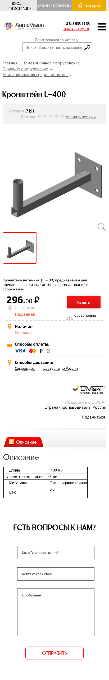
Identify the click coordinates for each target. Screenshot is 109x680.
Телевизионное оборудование (52, 63)
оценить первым (81, 116)
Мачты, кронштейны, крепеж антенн (36, 74)
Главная (10, 63)
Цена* (20, 307)
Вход (16, 3)
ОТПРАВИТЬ (54, 653)
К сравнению (85, 315)
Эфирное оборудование (25, 68)
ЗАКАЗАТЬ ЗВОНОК (76, 29)
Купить (83, 302)
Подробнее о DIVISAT (85, 401)
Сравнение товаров (54, 5)
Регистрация (19, 8)
